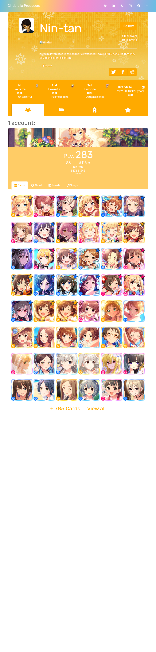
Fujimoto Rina (58, 91)
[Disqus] (78, 483)
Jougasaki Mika (94, 91)
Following (129, 39)
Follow (128, 26)
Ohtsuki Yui (23, 91)
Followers (129, 36)
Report (48, 65)
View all (78, 408)
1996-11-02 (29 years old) (130, 91)
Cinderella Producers (24, 6)
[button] (139, 6)
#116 (83, 162)
